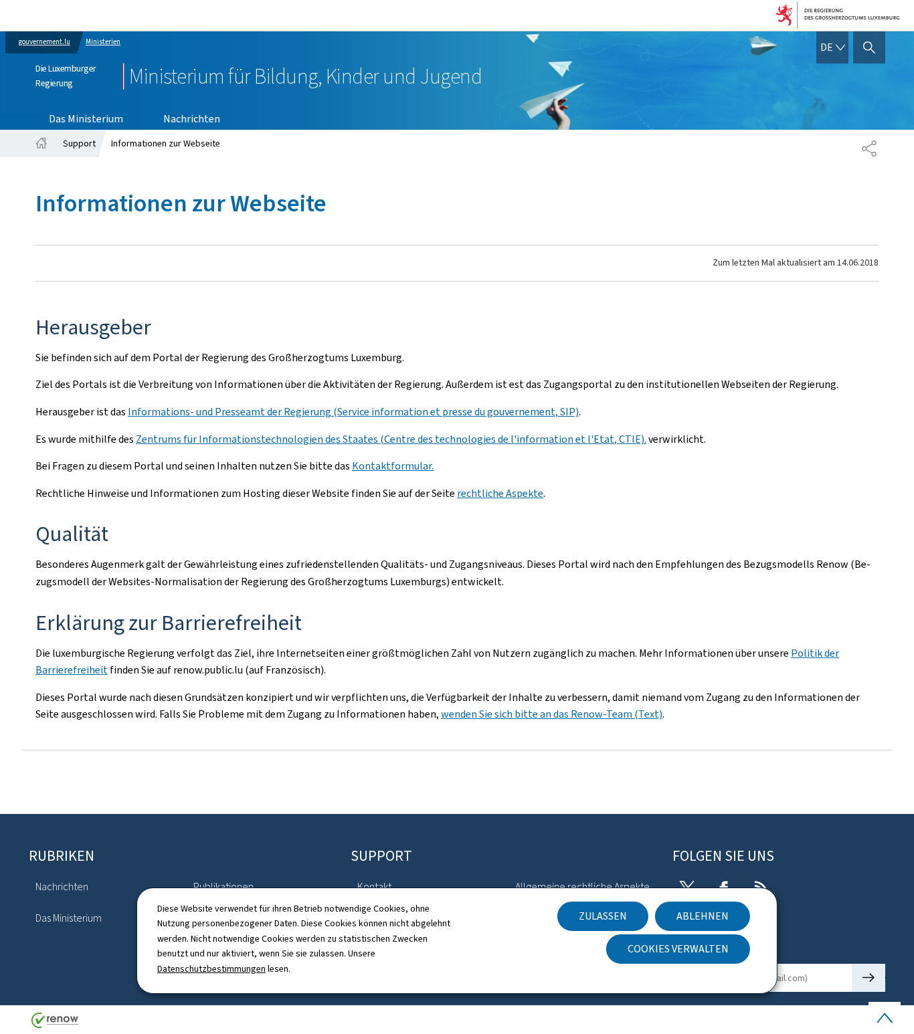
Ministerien (103, 42)
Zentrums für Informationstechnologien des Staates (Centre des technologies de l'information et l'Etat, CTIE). (391, 439)
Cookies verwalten (678, 949)
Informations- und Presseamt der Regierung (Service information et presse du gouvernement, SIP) (353, 412)
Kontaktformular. (393, 466)
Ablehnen (702, 916)
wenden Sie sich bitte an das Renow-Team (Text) (551, 714)
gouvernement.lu (44, 42)
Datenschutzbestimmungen (211, 968)
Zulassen (603, 916)
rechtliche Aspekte (500, 493)
